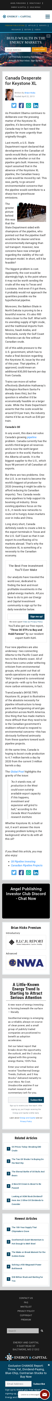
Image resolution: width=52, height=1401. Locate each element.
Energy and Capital (28, 1118)
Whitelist (26, 1306)
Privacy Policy (26, 1121)
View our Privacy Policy (33, 622)
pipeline (32, 437)
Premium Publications (15, 26)
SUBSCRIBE (39, 49)
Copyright (26, 1315)
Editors (27, 30)
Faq (26, 1302)
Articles (32, 26)
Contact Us (26, 1298)
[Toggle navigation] (47, 16)
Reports (43, 26)
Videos (37, 30)
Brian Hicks (30, 93)
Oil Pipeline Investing (23, 861)
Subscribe (36, 1099)
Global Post (17, 771)
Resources (16, 30)
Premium (26, 1319)
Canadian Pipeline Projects (26, 865)
